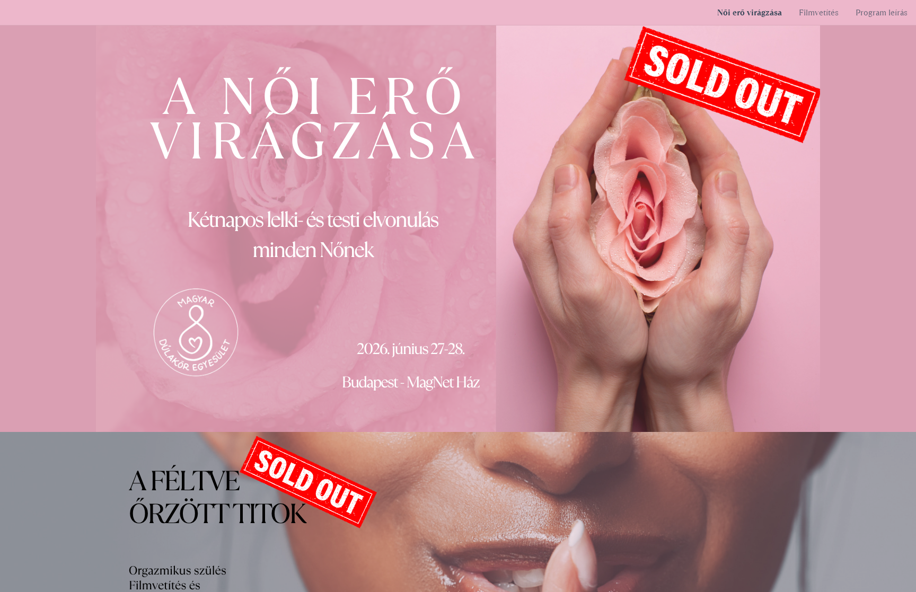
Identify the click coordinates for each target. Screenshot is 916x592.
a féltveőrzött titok (217, 497)
